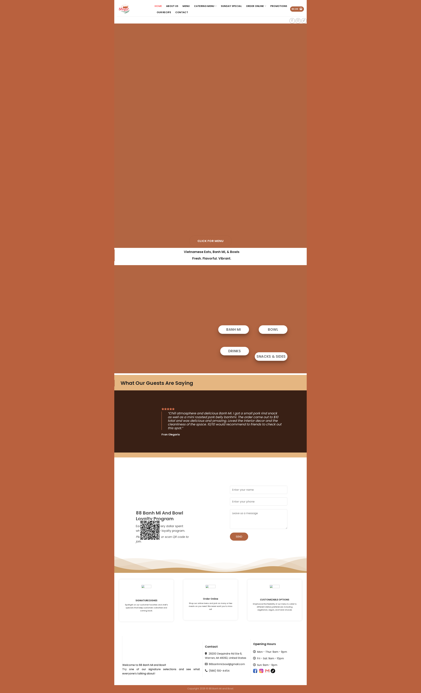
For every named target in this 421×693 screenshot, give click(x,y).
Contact (181, 12)
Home (158, 6)
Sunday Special (231, 6)
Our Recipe (164, 12)
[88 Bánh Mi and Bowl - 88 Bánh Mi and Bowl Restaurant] (133, 9)
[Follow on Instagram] (298, 21)
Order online (255, 6)
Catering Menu (204, 6)
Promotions (278, 6)
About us (172, 6)
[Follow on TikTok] (304, 21)
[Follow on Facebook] (292, 21)
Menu (186, 6)
